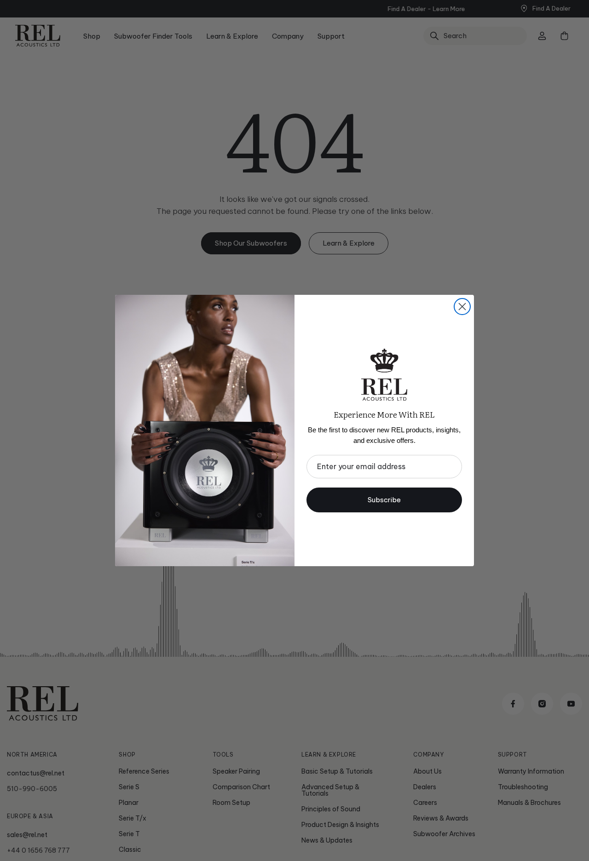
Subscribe (384, 499)
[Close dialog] (462, 306)
